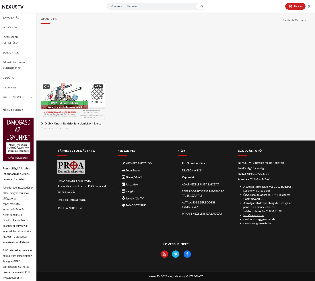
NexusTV (13, 6)
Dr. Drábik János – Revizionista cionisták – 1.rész (71, 123)
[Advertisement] (175, 55)
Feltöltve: (56, 128)
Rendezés (293, 20)
